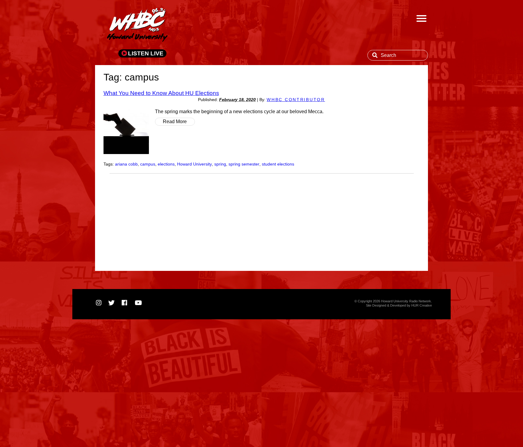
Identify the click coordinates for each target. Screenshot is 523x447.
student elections (278, 164)
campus (147, 164)
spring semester (244, 164)
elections (166, 164)
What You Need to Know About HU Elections (161, 93)
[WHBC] (137, 25)
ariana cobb (126, 164)
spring (220, 164)
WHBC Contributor (296, 99)
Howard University (194, 164)
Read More (175, 121)
